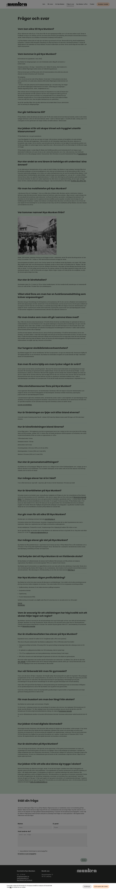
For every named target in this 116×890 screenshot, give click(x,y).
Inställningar (87, 886)
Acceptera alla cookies (102, 886)
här (11, 887)
